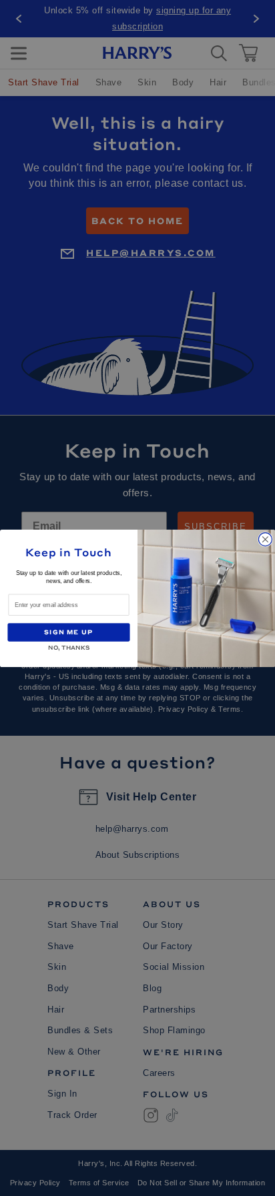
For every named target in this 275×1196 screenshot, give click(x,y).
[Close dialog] (265, 539)
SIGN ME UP (68, 632)
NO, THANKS (68, 646)
